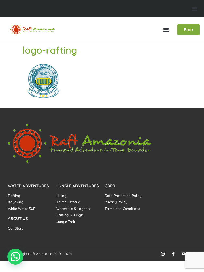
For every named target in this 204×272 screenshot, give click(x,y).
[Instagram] (163, 254)
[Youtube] (184, 254)
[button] (194, 8)
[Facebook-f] (173, 254)
